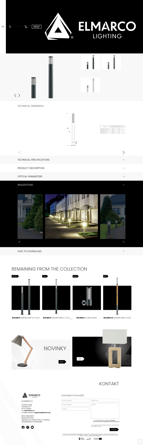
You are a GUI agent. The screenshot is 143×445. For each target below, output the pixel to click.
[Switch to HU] (23, 26)
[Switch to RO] (21, 26)
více (61, 362)
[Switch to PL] (15, 26)
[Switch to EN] (17, 26)
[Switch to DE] (19, 26)
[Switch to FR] (31, 26)
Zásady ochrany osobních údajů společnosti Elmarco (106, 421)
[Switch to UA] (29, 26)
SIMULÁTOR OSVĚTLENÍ (37, 26)
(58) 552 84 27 (29, 411)
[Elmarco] (92, 26)
